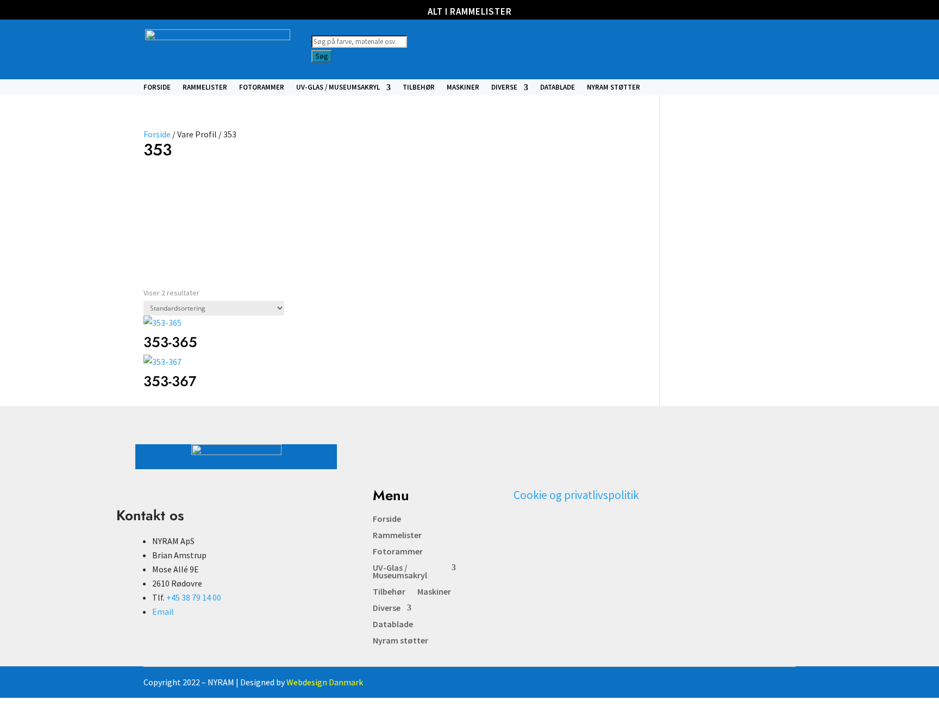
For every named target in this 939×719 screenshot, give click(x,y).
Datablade (557, 88)
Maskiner (463, 88)
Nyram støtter (613, 88)
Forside (157, 88)
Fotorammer (261, 88)
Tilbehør (419, 88)
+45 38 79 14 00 (193, 597)
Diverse (504, 88)
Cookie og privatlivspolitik (576, 495)
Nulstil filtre (301, 199)
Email (163, 611)
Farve (157, 188)
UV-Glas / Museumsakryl (338, 88)
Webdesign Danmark (324, 682)
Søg (322, 56)
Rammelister (205, 88)
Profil (217, 188)
